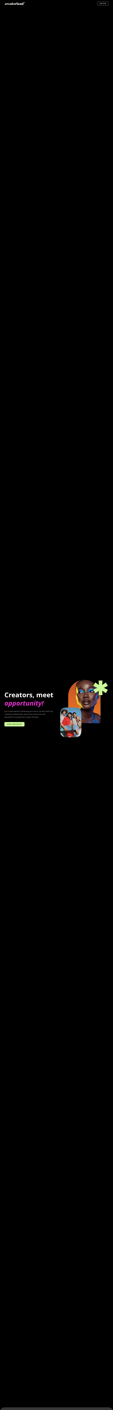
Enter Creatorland (14, 724)
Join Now (102, 3)
